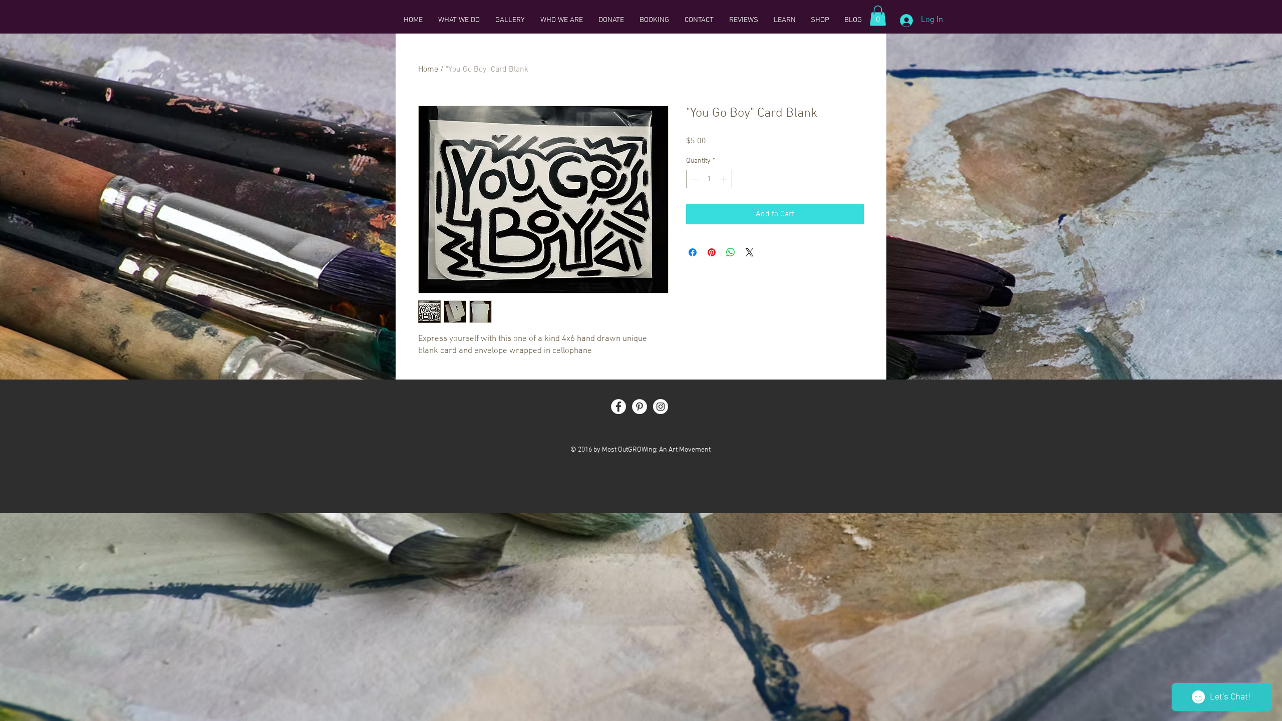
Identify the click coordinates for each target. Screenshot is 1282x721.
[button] (877, 16)
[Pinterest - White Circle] (639, 406)
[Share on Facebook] (693, 252)
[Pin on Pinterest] (712, 252)
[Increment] (724, 179)
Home (428, 70)
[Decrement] (694, 179)
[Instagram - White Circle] (660, 406)
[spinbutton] (709, 179)
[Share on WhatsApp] (731, 252)
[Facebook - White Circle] (618, 406)
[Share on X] (750, 252)
